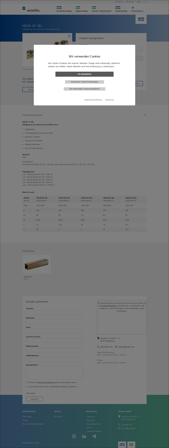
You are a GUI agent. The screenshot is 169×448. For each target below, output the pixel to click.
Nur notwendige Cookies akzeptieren (84, 89)
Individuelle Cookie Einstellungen (84, 82)
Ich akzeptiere (84, 74)
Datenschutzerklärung (93, 100)
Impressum (109, 100)
